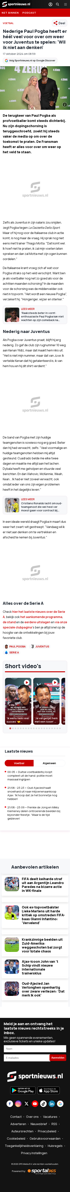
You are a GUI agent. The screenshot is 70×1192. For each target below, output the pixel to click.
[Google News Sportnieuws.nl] (60, 1104)
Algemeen (49, 763)
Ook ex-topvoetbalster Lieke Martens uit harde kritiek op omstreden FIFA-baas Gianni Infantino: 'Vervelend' (43, 915)
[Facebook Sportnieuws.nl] (10, 1104)
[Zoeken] (57, 4)
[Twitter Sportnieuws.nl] (26, 1104)
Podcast (29, 12)
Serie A (14, 652)
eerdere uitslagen (37, 622)
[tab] (10, 728)
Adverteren (18, 1124)
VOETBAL (8, 23)
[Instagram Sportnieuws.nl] (18, 1104)
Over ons (32, 1117)
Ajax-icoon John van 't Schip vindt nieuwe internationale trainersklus (40, 967)
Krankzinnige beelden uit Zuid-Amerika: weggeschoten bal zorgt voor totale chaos (42, 945)
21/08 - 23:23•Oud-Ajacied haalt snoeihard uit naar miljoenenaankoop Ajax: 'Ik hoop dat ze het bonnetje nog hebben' (32, 793)
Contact (16, 1117)
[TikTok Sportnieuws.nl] (43, 1104)
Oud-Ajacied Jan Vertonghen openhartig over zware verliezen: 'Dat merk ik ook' (43, 989)
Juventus (42, 646)
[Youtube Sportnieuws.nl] (35, 1104)
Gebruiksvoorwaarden (45, 1138)
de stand (9, 622)
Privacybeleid (47, 1131)
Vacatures (50, 1117)
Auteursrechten (22, 1131)
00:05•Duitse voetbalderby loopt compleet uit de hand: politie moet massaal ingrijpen (29, 775)
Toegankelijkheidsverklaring (24, 1146)
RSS (54, 1124)
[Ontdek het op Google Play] (22, 1091)
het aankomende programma (41, 617)
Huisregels (55, 1146)
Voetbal (19, 763)
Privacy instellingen (34, 1153)
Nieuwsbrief (39, 1124)
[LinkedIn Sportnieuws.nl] (52, 1104)
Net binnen (10, 12)
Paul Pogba (17, 646)
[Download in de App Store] (48, 1091)
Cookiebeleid (16, 1138)
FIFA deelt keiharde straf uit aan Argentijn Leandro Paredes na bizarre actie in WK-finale (43, 885)
